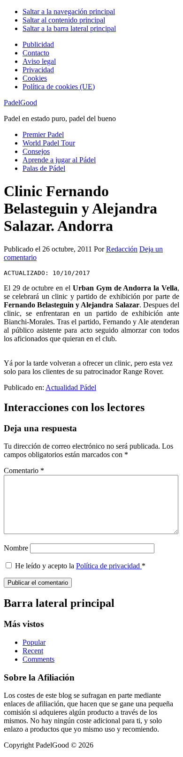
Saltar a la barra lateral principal (69, 28)
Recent (33, 651)
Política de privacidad (109, 566)
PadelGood (20, 103)
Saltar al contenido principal (64, 20)
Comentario (24, 470)
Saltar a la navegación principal (69, 11)
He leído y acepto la (80, 566)
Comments (38, 659)
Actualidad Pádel (71, 387)
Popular (34, 642)
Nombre (16, 548)
